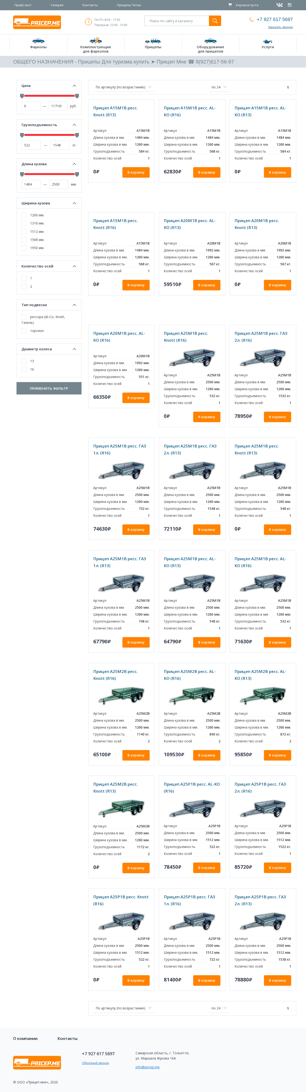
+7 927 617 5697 (275, 19)
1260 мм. (36, 215)
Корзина (247, 5)
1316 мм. (36, 223)
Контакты (90, 5)
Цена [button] (26, 85)
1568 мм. (36, 239)
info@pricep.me (148, 1067)
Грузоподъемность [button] (39, 125)
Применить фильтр (49, 388)
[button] (38, 45)
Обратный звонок (95, 1063)
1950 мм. (36, 247)
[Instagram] (290, 5)
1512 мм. (36, 231)
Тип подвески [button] (34, 305)
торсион (36, 330)
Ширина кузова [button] (36, 203)
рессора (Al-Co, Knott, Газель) (43, 319)
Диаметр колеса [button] (37, 349)
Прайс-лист (23, 5)
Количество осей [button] (37, 266)
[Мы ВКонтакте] (280, 5)
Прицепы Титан (129, 5)
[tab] (49, 85)
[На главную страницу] (37, 22)
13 (31, 361)
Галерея (57, 5)
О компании (25, 1038)
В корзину (136, 172)
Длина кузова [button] (34, 164)
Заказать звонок (280, 27)
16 (31, 369)
